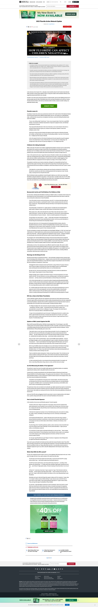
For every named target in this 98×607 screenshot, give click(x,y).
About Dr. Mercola (38, 576)
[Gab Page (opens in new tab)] (44, 569)
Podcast (58, 577)
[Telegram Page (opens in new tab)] (42, 569)
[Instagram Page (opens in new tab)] (37, 569)
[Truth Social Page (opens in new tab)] (46, 569)
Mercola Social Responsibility (49, 578)
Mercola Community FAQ (48, 577)
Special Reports (59, 578)
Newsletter (59, 576)
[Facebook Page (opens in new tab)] (35, 569)
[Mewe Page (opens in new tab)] (49, 569)
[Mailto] (27, 540)
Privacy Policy (54, 604)
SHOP (76, 1)
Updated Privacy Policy (53, 593)
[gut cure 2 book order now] (49, 18)
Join (51, 557)
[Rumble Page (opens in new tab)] (59, 569)
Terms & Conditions (44, 593)
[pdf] (29, 540)
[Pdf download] (32, 26)
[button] (73, 6)
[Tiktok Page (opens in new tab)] (52, 569)
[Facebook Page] (26, 540)
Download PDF (55, 186)
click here (36, 588)
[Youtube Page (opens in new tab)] (54, 569)
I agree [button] (67, 604)
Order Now (71, 600)
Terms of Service (60, 604)
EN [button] (65, 1)
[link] (26, 538)
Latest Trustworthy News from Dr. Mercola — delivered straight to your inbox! (36, 564)
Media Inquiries (46, 576)
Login (47, 557)
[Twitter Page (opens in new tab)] (39, 569)
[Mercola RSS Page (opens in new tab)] (62, 569)
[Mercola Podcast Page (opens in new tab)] (60, 569)
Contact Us (36, 577)
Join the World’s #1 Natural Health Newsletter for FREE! (28, 5)
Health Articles (37, 578)
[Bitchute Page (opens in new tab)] (57, 569)
